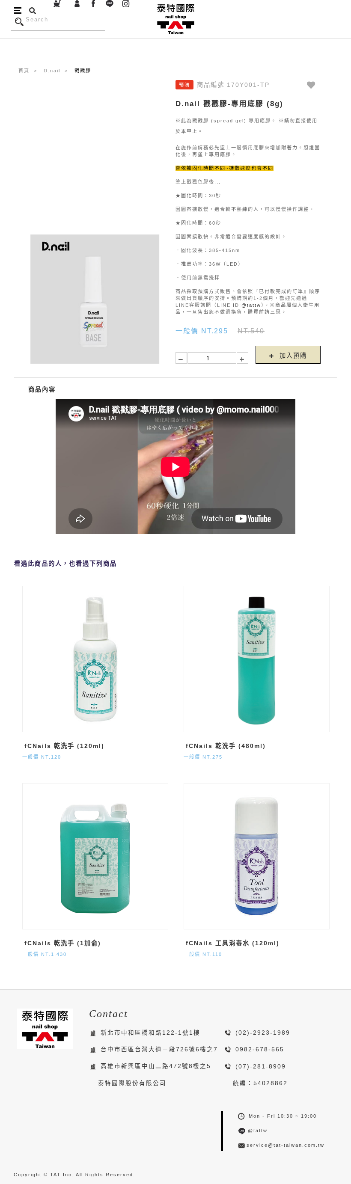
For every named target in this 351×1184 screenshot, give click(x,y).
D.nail (52, 70)
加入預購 (292, 355)
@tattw (251, 305)
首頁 (24, 70)
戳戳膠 (82, 70)
